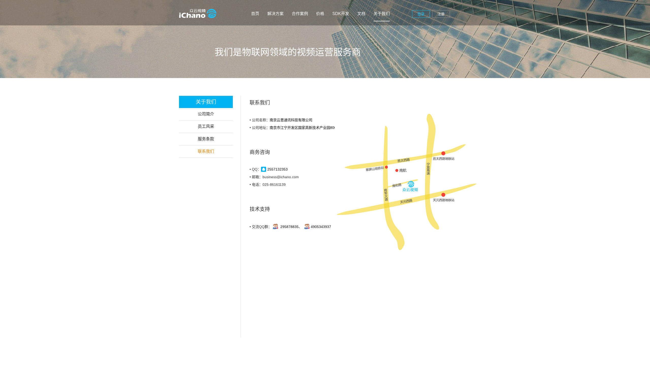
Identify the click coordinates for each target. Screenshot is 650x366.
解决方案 (275, 13)
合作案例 (300, 13)
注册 (441, 14)
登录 (421, 14)
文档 (361, 13)
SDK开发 (340, 13)
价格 (320, 13)
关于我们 (381, 13)
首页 (255, 13)
